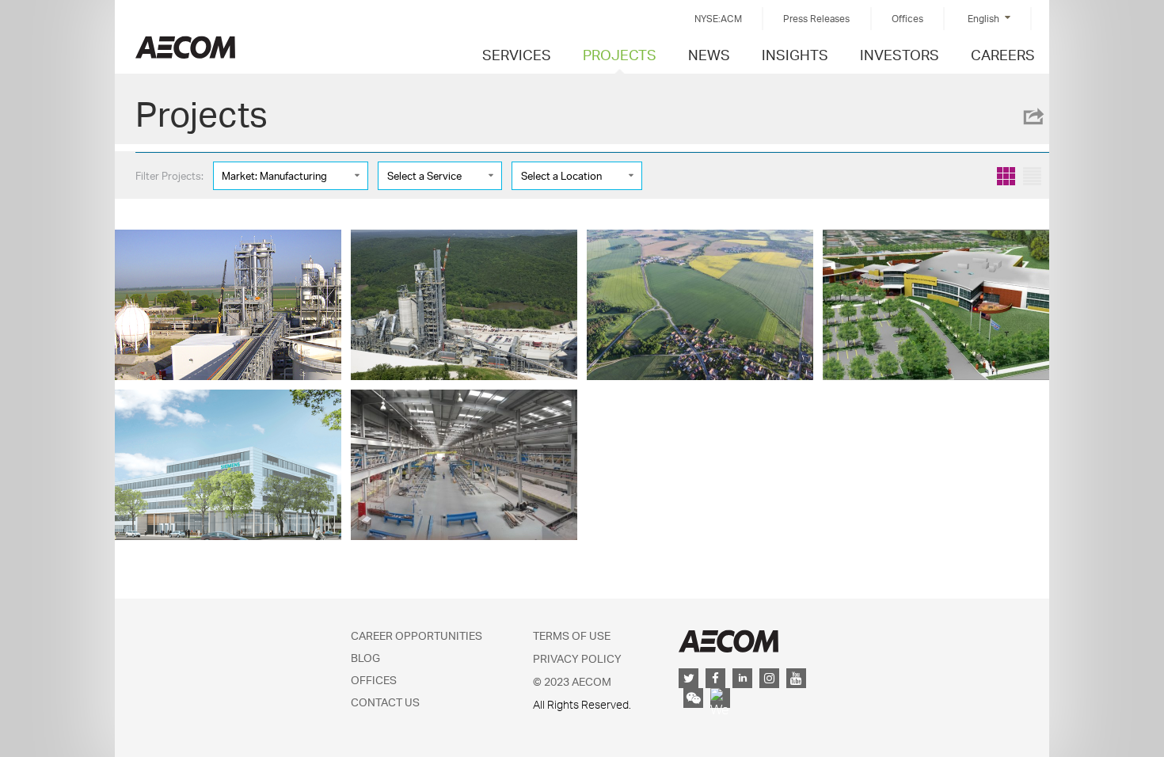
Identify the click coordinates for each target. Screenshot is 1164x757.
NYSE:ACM (718, 19)
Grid (1006, 176)
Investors (899, 54)
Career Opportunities (416, 635)
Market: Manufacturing (274, 175)
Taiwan (185, 47)
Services (516, 54)
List (1032, 176)
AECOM (728, 641)
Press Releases (816, 19)
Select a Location (561, 175)
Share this (1032, 116)
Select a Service (424, 175)
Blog (365, 657)
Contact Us (385, 702)
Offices (907, 19)
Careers (1003, 54)
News (709, 54)
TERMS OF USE (572, 636)
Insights (795, 54)
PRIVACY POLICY (577, 658)
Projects (619, 54)
